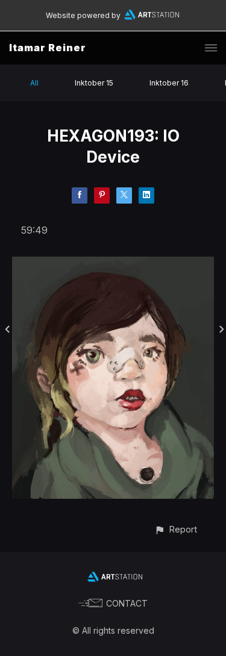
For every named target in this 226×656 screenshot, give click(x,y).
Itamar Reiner (47, 48)
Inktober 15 (94, 82)
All (34, 82)
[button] (175, 529)
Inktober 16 (169, 82)
